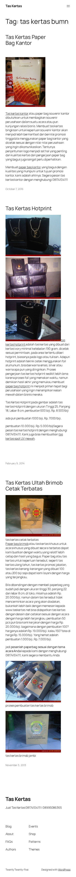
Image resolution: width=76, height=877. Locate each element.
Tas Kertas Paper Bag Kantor (26, 40)
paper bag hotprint (18, 386)
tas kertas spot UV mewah (34, 436)
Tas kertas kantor (17, 113)
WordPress (64, 869)
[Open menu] (68, 6)
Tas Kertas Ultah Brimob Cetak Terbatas (34, 486)
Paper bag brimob (17, 544)
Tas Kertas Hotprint (29, 208)
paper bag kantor (30, 167)
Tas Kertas (14, 6)
